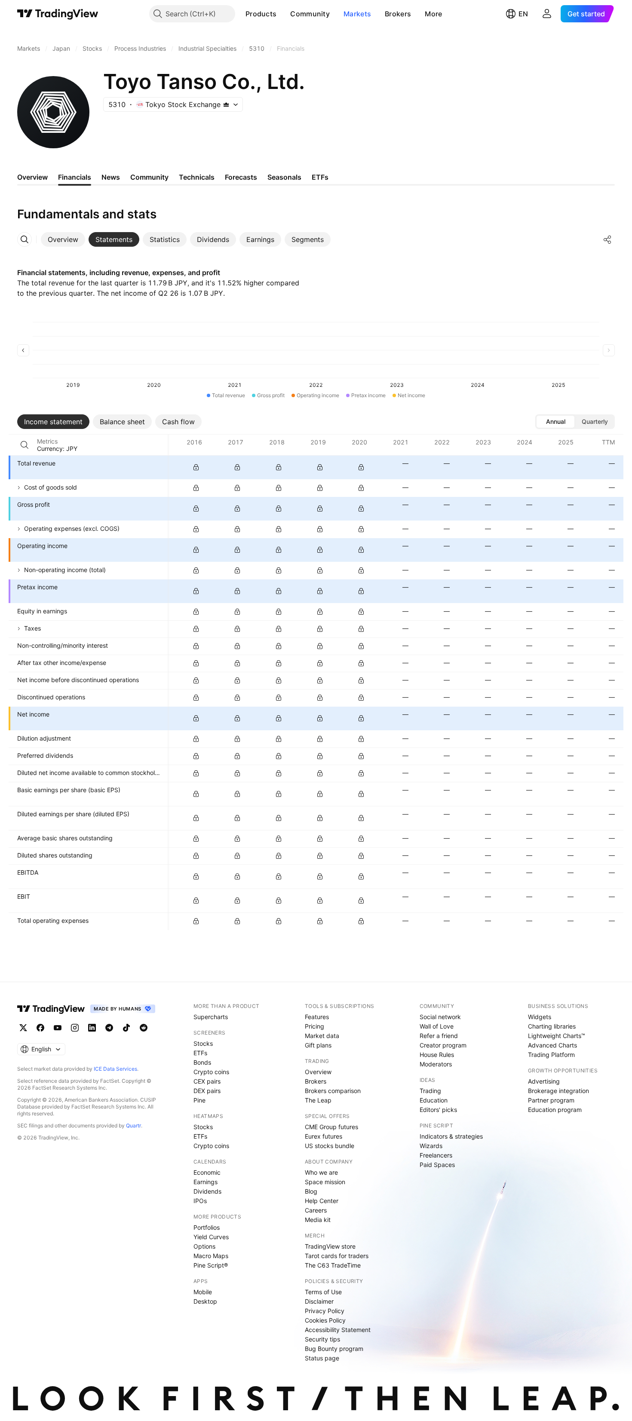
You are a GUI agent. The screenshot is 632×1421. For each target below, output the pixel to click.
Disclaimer (319, 1301)
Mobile (202, 1291)
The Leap (318, 1100)
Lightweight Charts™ (556, 1035)
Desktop (205, 1301)
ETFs (200, 1053)
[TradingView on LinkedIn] (92, 1028)
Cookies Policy (325, 1320)
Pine (199, 1100)
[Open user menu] (546, 13)
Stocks (203, 1043)
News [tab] (110, 177)
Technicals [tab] (197, 177)
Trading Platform (551, 1054)
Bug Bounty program (334, 1348)
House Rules (437, 1054)
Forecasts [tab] (241, 177)
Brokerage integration (558, 1090)
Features (317, 1016)
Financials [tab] (74, 177)
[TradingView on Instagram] (75, 1028)
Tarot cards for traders (336, 1255)
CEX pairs (207, 1081)
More (433, 13)
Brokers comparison (333, 1090)
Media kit (318, 1219)
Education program (555, 1109)
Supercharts (210, 1016)
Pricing (314, 1026)
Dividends (207, 1191)
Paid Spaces (437, 1164)
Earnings (205, 1181)
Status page (322, 1358)
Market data (322, 1035)
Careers (316, 1210)
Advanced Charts (552, 1045)
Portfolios (206, 1227)
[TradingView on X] (23, 1028)
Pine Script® (210, 1265)
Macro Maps (210, 1255)
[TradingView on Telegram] (109, 1028)
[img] (226, 104)
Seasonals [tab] (284, 177)
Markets (357, 13)
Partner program (551, 1100)
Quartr (133, 1125)
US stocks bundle (329, 1145)
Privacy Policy (324, 1310)
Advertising (544, 1081)
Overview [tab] (32, 177)
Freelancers (436, 1155)
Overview (318, 1071)
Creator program (443, 1045)
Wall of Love (437, 1026)
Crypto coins (211, 1071)
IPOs (200, 1200)
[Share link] (607, 239)
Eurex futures (323, 1136)
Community (310, 13)
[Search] (24, 445)
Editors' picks (438, 1109)
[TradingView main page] (57, 14)
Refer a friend (439, 1035)
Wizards (431, 1145)
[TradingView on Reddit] (144, 1028)
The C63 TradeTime (333, 1265)
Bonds (202, 1062)
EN (523, 13)
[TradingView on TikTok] (126, 1028)
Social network (440, 1016)
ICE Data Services (115, 1069)
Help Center (321, 1200)
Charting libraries (552, 1026)
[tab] (63, 239)
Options (204, 1246)
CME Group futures (331, 1126)
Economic (207, 1172)
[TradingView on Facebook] (40, 1028)
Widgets (539, 1016)
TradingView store (330, 1246)
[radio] (555, 422)
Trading (430, 1090)
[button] (283, 13)
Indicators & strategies (451, 1136)
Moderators (436, 1064)
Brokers (398, 13)
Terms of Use (323, 1291)
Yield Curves (211, 1236)
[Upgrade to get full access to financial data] (196, 467)
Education (434, 1100)
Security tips (322, 1339)
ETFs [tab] (320, 177)
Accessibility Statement (338, 1329)
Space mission (325, 1181)
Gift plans (318, 1045)
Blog (311, 1191)
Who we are (321, 1172)
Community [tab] (149, 177)
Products (260, 13)
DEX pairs (207, 1090)
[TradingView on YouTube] (58, 1028)
